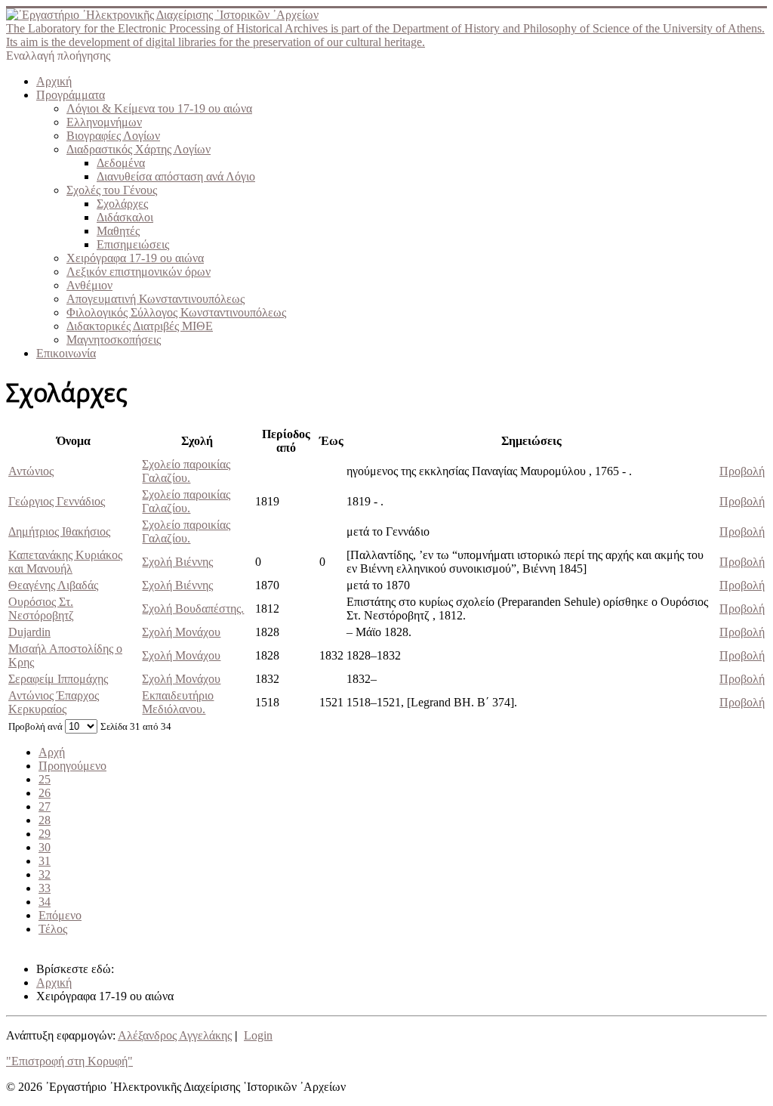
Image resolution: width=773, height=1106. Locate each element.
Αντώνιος (31, 471)
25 (44, 779)
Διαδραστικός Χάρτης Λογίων (138, 149)
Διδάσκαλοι (125, 217)
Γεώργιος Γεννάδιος (56, 501)
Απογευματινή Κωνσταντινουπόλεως (155, 298)
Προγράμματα (70, 94)
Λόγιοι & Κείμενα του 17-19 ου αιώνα (159, 108)
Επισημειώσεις (133, 244)
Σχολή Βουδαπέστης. (193, 608)
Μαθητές (118, 230)
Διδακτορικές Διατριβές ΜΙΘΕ (139, 326)
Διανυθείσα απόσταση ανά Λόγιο (176, 176)
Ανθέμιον (89, 285)
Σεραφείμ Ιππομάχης (58, 678)
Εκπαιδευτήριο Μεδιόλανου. (178, 702)
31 (44, 860)
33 (44, 888)
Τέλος (52, 928)
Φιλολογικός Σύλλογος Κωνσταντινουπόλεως (176, 312)
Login (258, 1035)
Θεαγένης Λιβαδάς (53, 585)
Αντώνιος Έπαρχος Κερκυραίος (53, 702)
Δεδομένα (121, 162)
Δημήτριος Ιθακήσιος (59, 531)
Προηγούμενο (72, 765)
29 (44, 833)
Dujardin (29, 632)
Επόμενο (60, 915)
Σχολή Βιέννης (177, 561)
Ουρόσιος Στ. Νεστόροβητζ (41, 608)
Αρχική (54, 81)
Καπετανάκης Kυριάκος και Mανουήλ (65, 561)
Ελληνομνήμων (104, 122)
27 (44, 806)
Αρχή (51, 752)
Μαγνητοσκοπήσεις (113, 339)
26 (44, 792)
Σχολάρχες (122, 203)
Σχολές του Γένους (111, 190)
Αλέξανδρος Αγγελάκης (175, 1035)
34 (44, 901)
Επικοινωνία (66, 353)
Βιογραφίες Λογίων (113, 135)
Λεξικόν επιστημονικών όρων (138, 271)
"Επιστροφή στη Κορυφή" (69, 1061)
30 (44, 847)
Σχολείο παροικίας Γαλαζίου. (186, 471)
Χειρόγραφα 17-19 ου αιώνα (135, 258)
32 (44, 874)
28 (44, 820)
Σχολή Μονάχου (181, 632)
